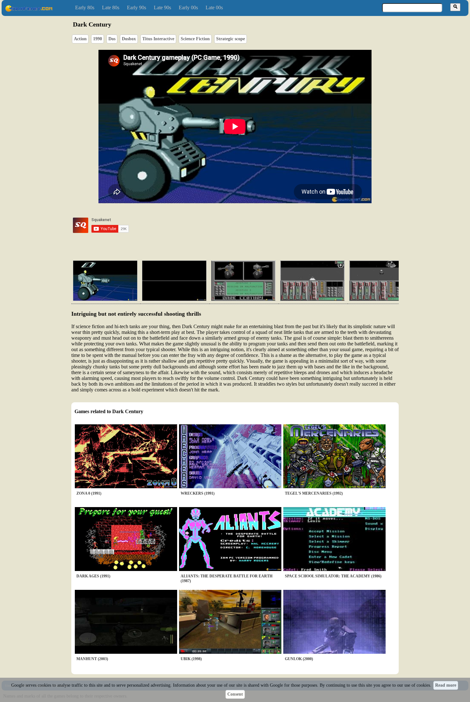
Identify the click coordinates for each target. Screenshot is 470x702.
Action (80, 38)
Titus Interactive (158, 38)
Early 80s (84, 7)
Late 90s (162, 7)
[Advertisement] (253, 225)
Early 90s (136, 7)
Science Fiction (195, 38)
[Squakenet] (29, 10)
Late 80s (110, 7)
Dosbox (129, 38)
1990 (97, 38)
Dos (111, 38)
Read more (445, 685)
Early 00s (188, 7)
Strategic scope (230, 38)
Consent (235, 694)
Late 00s (214, 7)
